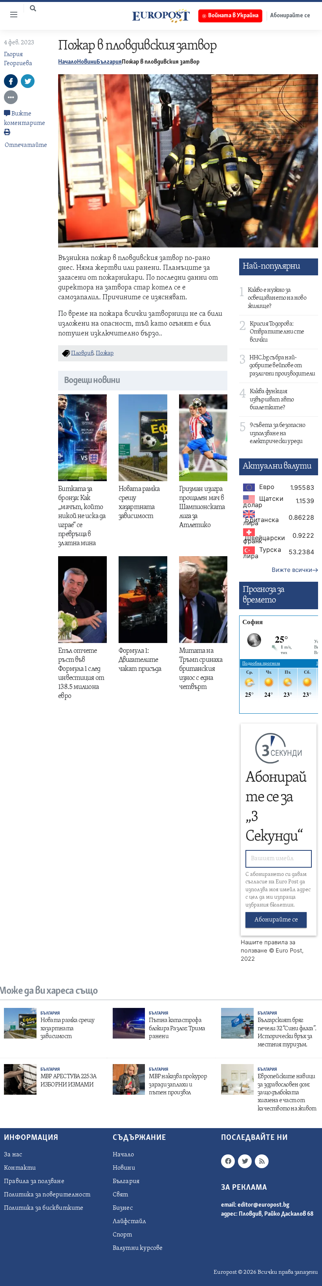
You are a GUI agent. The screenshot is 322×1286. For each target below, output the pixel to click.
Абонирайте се (276, 920)
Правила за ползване (34, 1181)
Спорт (122, 1235)
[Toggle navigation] (10, 14)
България (109, 62)
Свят (120, 1195)
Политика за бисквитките (44, 1208)
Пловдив (82, 353)
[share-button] (11, 81)
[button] (33, 8)
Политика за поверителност (47, 1195)
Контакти (20, 1168)
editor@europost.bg (263, 1205)
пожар (104, 353)
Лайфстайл (129, 1221)
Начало (67, 62)
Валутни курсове (138, 1248)
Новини (87, 62)
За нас (13, 1155)
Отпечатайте (26, 145)
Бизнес (123, 1208)
